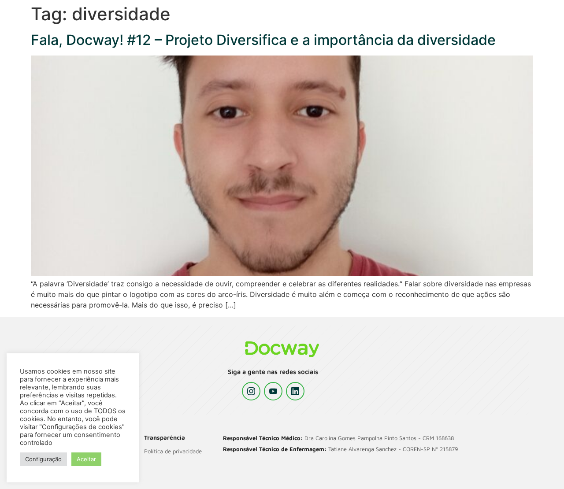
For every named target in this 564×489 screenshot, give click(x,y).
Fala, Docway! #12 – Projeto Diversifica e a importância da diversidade (263, 39)
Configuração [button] (43, 459)
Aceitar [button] (86, 459)
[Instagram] (251, 391)
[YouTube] (273, 391)
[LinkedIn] (295, 391)
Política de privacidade (173, 451)
